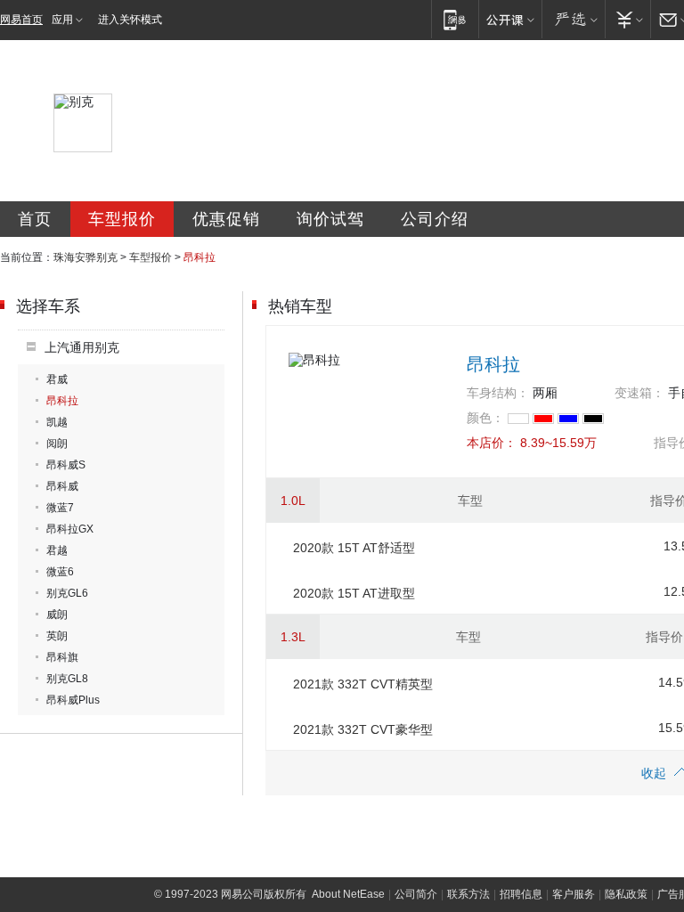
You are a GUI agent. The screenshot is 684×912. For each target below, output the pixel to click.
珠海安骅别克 (85, 257)
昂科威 (62, 486)
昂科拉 (62, 401)
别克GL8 (67, 678)
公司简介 (416, 894)
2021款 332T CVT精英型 (363, 684)
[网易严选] (573, 19)
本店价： (492, 443)
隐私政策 (626, 894)
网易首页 (21, 19)
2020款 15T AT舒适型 (354, 548)
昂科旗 (62, 657)
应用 (62, 19)
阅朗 (57, 443)
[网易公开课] (510, 19)
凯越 (57, 422)
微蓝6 (60, 572)
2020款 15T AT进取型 (354, 593)
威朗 (57, 614)
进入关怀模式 (130, 19)
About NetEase (348, 894)
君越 (57, 550)
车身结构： (498, 393)
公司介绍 (434, 219)
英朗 (57, 636)
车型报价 (122, 219)
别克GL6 (67, 593)
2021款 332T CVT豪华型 (363, 729)
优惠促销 (226, 219)
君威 (57, 379)
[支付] (627, 19)
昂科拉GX (70, 529)
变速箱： (639, 393)
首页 (35, 219)
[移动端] (454, 19)
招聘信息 (521, 894)
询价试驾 (330, 219)
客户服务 (573, 894)
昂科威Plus (73, 700)
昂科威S (66, 465)
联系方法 (468, 894)
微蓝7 (60, 507)
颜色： (485, 418)
